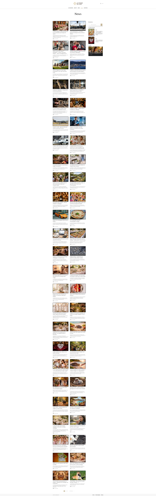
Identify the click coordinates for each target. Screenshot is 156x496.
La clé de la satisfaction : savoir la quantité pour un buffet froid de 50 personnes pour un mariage (99, 33)
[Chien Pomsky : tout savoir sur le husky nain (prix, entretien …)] (78, 475)
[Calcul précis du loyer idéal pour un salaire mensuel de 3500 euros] (60, 233)
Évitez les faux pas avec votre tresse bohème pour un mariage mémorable (95, 53)
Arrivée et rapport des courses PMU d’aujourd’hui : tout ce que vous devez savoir (60, 71)
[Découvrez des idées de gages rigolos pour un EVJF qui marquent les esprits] (78, 196)
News (53, 38)
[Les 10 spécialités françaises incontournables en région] (78, 214)
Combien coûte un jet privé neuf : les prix (60, 146)
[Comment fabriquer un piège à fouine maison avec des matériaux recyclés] (60, 102)
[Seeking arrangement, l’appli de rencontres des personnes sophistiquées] (78, 45)
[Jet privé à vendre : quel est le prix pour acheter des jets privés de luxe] (60, 121)
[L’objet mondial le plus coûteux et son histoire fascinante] (60, 346)
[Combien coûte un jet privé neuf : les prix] (60, 140)
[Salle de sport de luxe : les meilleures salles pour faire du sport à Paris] (78, 84)
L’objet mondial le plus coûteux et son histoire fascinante (99, 41)
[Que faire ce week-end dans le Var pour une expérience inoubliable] (78, 401)
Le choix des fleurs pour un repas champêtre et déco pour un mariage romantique (59, 427)
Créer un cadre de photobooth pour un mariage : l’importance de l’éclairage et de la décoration (60, 482)
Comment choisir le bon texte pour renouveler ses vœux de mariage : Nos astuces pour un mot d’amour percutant (77, 147)
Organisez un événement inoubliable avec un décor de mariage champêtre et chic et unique (77, 314)
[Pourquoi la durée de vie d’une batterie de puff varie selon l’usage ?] (78, 420)
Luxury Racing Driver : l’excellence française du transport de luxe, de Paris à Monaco (77, 32)
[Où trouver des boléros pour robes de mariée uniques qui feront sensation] (60, 307)
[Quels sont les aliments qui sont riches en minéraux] (78, 288)
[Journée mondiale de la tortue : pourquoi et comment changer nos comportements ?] (78, 364)
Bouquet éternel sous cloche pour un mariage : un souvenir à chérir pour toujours (59, 295)
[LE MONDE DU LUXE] (78, 3)
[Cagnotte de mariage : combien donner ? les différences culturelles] (78, 102)
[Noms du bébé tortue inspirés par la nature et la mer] (78, 326)
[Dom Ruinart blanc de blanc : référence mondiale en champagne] (60, 196)
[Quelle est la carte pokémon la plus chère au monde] (60, 457)
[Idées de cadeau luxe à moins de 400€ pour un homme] (78, 439)
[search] (100, 3)
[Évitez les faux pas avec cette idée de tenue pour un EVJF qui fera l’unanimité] (60, 439)
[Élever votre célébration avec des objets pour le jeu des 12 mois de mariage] (78, 457)
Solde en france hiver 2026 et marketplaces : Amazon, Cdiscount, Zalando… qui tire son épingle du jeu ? (60, 52)
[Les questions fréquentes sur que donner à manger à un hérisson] (60, 159)
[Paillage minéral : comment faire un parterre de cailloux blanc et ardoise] (78, 251)
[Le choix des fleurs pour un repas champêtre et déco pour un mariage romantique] (60, 420)
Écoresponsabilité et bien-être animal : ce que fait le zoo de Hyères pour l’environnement (77, 184)
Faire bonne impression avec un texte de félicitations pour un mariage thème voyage (60, 276)
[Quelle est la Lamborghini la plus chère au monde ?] (60, 214)
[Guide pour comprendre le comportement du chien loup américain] (60, 84)
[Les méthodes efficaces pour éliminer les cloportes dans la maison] (78, 159)
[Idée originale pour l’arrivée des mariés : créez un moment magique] (60, 381)
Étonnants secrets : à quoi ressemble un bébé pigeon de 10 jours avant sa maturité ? (77, 388)
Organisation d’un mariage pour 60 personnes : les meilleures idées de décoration (59, 333)
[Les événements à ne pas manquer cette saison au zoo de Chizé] (78, 346)
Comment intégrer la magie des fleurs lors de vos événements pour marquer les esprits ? (60, 32)
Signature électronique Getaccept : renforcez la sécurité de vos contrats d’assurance (76, 128)
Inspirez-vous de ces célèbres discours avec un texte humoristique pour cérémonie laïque (60, 184)
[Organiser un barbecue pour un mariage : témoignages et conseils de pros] (60, 251)
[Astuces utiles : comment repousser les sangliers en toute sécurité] (60, 401)
